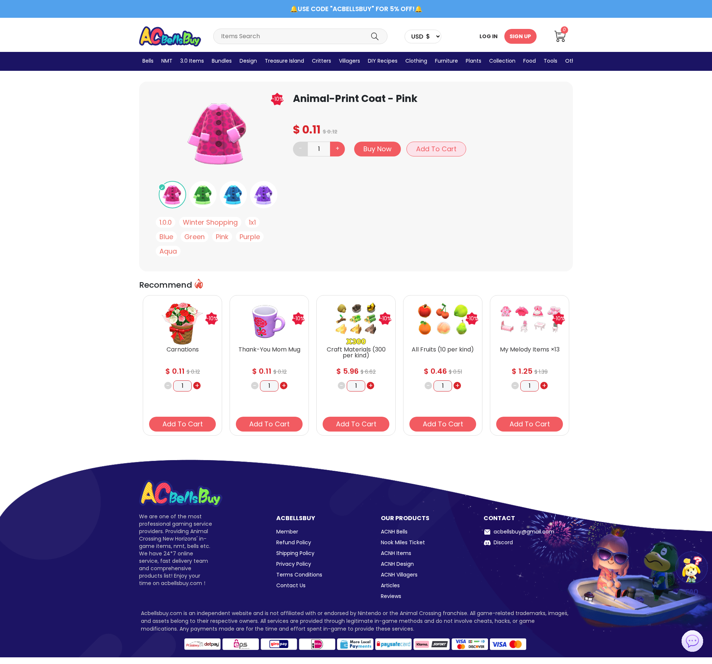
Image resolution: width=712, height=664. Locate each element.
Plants (473, 61)
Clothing (416, 61)
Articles (390, 585)
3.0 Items (192, 61)
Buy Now (377, 148)
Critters (321, 61)
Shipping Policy (295, 553)
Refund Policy (293, 542)
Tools (550, 61)
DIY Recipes (383, 61)
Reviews (391, 596)
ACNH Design (397, 564)
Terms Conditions (299, 574)
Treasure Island (284, 61)
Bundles (222, 61)
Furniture (446, 61)
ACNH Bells (394, 531)
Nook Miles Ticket (403, 542)
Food (529, 61)
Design (248, 61)
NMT (166, 61)
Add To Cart (436, 148)
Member (287, 531)
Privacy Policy (293, 564)
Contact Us (291, 585)
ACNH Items (396, 553)
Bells (148, 61)
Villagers (349, 61)
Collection (502, 61)
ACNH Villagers (399, 574)
